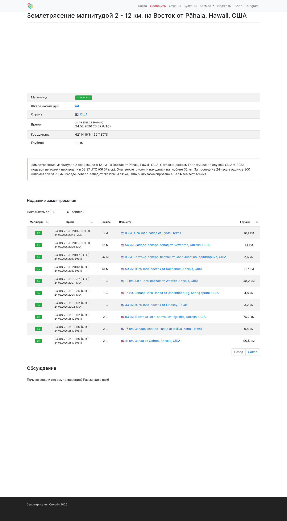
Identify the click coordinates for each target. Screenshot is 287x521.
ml (77, 106)
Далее (253, 352)
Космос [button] (206, 6)
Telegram (252, 6)
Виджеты (224, 6)
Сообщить (158, 6)
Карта (142, 6)
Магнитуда (36, 222)
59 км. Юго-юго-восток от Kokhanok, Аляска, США (163, 269)
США (83, 114)
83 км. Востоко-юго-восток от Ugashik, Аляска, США (165, 317)
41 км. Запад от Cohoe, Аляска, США (152, 341)
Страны (175, 6)
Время (70, 222)
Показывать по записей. (56, 212)
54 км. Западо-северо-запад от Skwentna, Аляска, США (167, 245)
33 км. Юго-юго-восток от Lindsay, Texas (156, 305)
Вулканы (190, 6)
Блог (238, 6)
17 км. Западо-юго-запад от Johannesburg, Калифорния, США (172, 293)
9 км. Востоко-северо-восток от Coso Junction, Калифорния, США (175, 257)
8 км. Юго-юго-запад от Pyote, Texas (153, 233)
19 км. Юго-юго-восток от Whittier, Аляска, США (161, 281)
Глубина (245, 222)
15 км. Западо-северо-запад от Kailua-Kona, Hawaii (163, 329)
